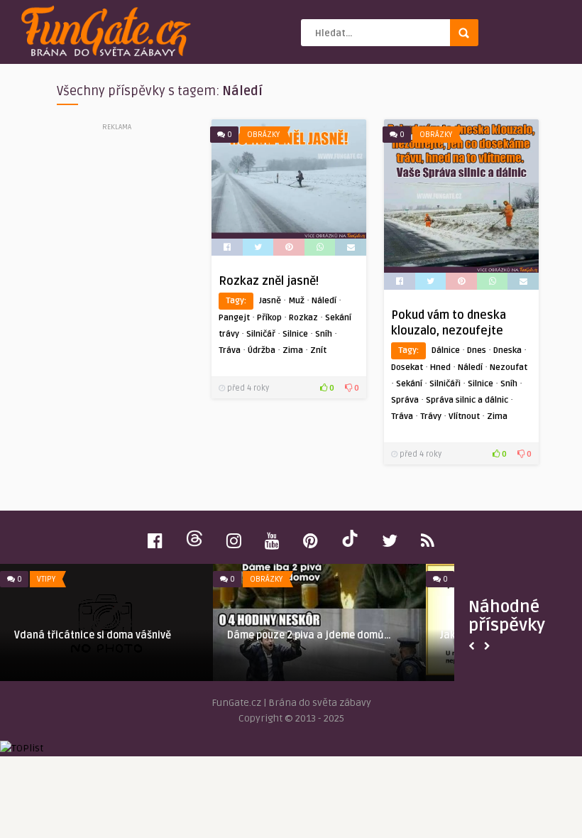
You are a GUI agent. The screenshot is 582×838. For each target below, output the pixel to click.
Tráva (230, 350)
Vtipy (46, 579)
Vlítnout (464, 416)
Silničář (260, 334)
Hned (440, 367)
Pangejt (234, 317)
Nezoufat (508, 367)
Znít (318, 350)
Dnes (476, 350)
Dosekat (407, 367)
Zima (292, 350)
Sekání (409, 384)
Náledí (324, 300)
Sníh (323, 334)
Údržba (261, 350)
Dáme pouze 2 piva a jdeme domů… (309, 635)
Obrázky (263, 134)
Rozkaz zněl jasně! (269, 281)
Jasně (270, 300)
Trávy (430, 416)
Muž (296, 300)
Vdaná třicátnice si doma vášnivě (92, 635)
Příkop (269, 317)
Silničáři (445, 384)
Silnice (295, 334)
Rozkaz (303, 317)
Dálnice (446, 350)
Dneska (507, 350)
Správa (405, 400)
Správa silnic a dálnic (467, 400)
